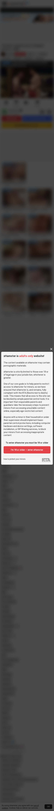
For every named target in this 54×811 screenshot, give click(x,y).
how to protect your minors (15, 459)
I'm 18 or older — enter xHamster (27, 450)
